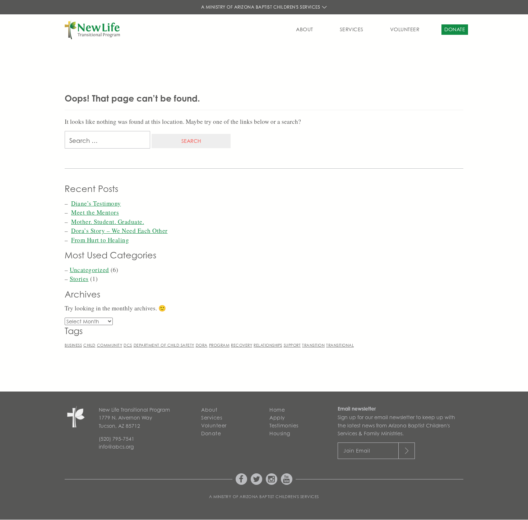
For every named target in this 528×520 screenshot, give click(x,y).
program (219, 345)
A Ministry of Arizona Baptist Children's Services (261, 7)
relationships (268, 345)
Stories (79, 279)
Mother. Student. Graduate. (107, 221)
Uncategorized (89, 270)
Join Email (356, 451)
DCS (128, 345)
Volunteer (405, 29)
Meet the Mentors (95, 212)
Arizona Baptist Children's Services (279, 496)
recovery (241, 345)
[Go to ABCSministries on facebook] (241, 479)
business (73, 345)
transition (313, 345)
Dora (202, 345)
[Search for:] (107, 141)
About (304, 29)
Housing (279, 433)
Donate (454, 29)
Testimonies (283, 425)
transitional (340, 345)
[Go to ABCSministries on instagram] (271, 479)
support (292, 345)
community (109, 345)
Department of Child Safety (164, 345)
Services (351, 29)
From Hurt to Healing (100, 240)
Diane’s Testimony (96, 203)
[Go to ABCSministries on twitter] (256, 479)
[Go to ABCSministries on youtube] (286, 479)
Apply (277, 417)
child (89, 345)
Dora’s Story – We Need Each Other (119, 230)
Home (277, 410)
